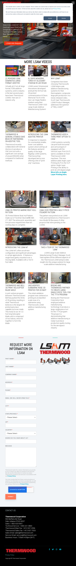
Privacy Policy (57, 8)
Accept (50, 18)
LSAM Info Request (13, 43)
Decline (64, 18)
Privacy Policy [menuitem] (9, 555)
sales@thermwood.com (24, 533)
